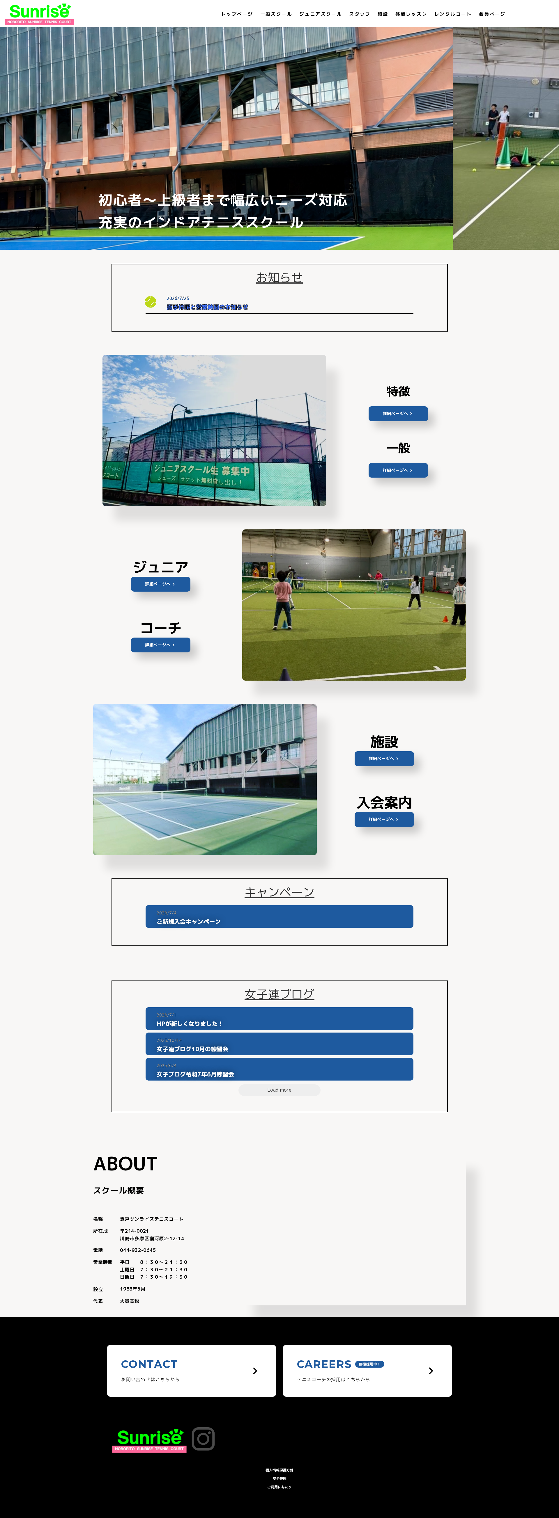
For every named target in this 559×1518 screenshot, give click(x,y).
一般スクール (276, 14)
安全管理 (279, 1478)
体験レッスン (411, 14)
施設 (383, 14)
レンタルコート (453, 14)
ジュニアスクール (320, 14)
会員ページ (492, 14)
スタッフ (360, 14)
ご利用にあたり (279, 1487)
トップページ (237, 14)
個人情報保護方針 (279, 1470)
